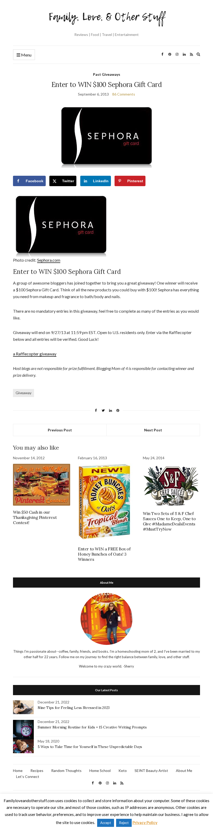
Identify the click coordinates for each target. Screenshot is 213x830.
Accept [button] (105, 823)
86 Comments (123, 94)
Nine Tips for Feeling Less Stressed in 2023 (74, 707)
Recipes (36, 770)
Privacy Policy (144, 822)
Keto (122, 770)
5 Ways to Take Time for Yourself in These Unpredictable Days (90, 746)
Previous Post (60, 430)
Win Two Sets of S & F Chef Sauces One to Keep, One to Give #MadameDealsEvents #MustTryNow (169, 521)
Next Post (153, 430)
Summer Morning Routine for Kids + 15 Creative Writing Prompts (92, 727)
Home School (100, 770)
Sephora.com (48, 259)
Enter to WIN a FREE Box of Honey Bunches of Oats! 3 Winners (104, 554)
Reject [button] (124, 823)
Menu (25, 54)
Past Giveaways (106, 74)
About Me (184, 770)
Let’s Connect (27, 776)
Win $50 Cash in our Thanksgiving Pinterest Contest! (35, 517)
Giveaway (23, 393)
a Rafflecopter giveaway (34, 353)
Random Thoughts (66, 770)
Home (18, 770)
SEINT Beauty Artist (151, 770)
